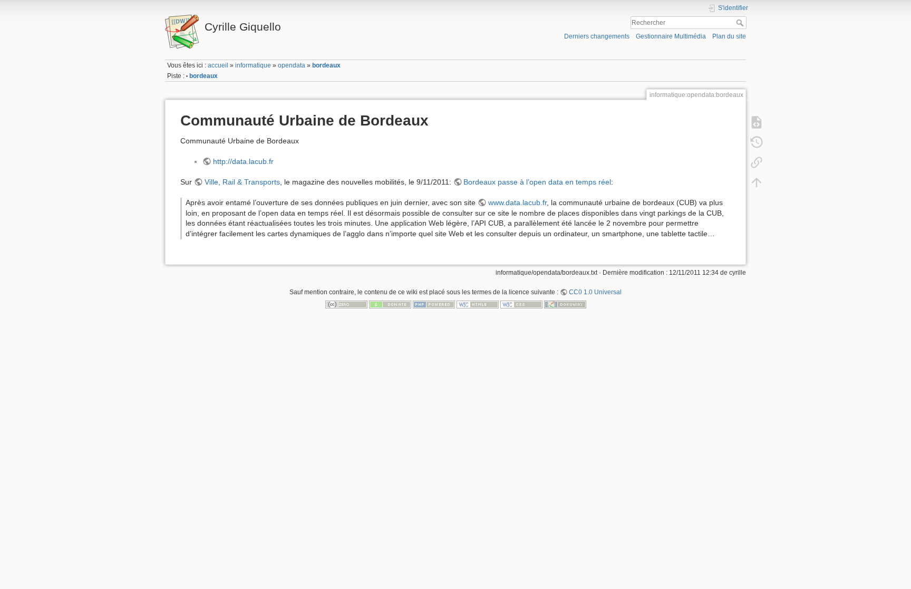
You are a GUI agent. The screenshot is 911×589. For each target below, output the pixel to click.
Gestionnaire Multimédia (671, 36)
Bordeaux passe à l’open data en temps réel (537, 182)
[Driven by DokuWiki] (565, 304)
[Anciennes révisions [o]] (756, 142)
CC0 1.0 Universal (595, 292)
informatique (253, 65)
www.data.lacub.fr (517, 202)
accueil (218, 65)
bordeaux (326, 65)
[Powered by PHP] (434, 304)
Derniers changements (596, 36)
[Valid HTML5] (478, 304)
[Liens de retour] (756, 162)
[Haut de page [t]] (756, 182)
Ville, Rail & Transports (242, 182)
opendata (291, 65)
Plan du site (729, 36)
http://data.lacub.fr (243, 161)
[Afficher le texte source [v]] (756, 122)
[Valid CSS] (521, 304)
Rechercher (741, 22)
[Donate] (390, 304)
